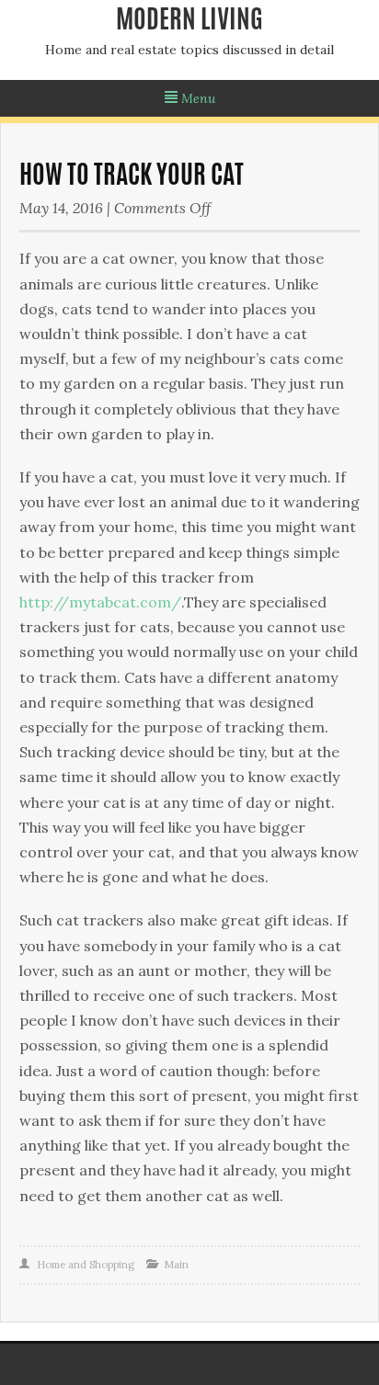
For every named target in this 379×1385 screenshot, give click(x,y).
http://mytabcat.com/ (100, 602)
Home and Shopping (85, 1264)
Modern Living (189, 22)
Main (176, 1264)
